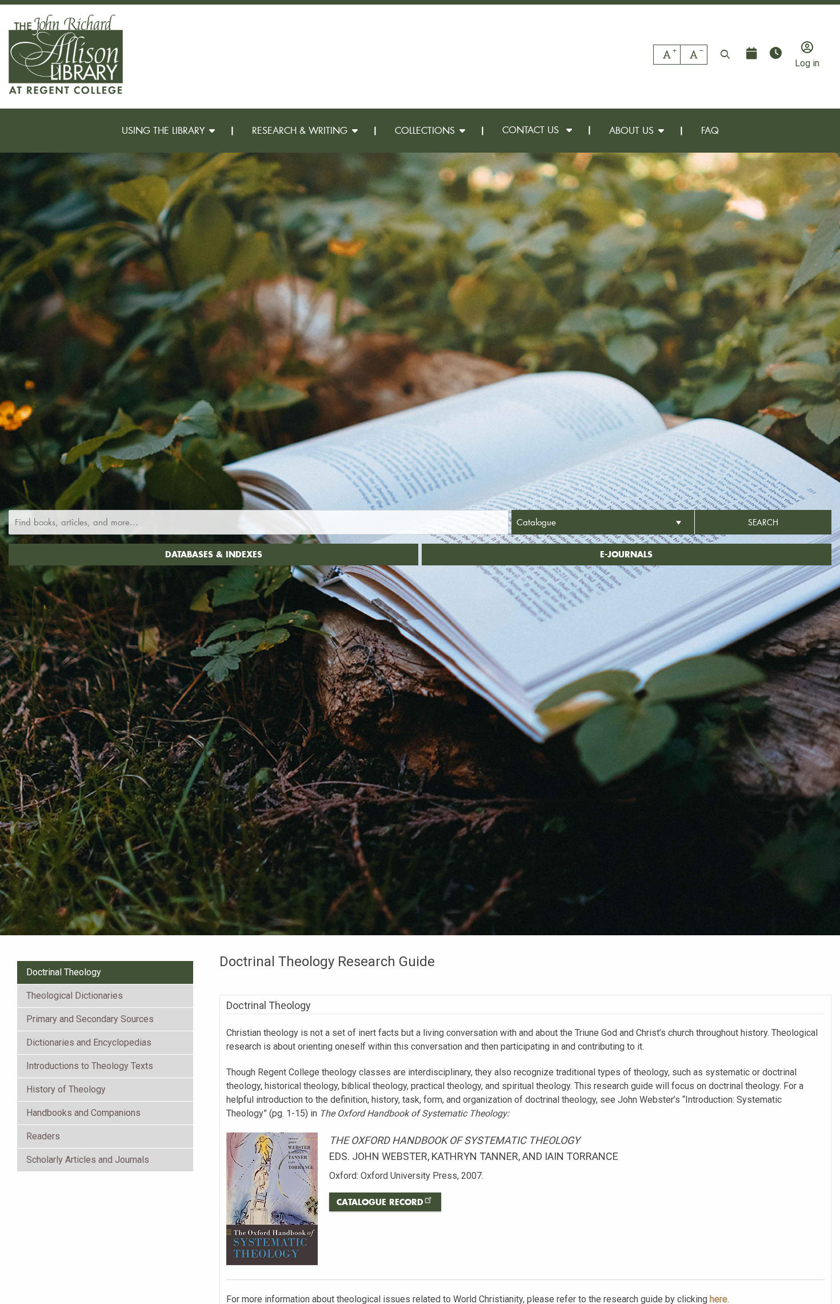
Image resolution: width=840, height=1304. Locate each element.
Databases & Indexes (213, 554)
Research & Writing (299, 130)
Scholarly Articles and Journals (87, 1159)
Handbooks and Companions (83, 1112)
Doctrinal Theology (63, 972)
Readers (43, 1136)
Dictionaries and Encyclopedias (88, 1042)
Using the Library (163, 130)
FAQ (710, 130)
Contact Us (532, 129)
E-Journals (626, 554)
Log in (807, 63)
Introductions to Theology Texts (89, 1065)
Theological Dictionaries (74, 995)
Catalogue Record (380, 1202)
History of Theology (66, 1089)
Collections (425, 130)
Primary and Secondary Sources (90, 1019)
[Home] (66, 54)
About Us (631, 130)
